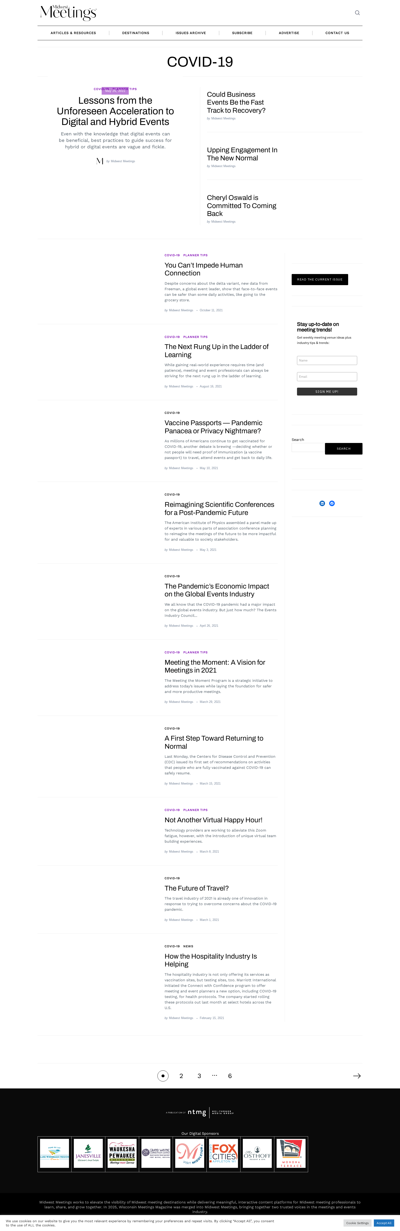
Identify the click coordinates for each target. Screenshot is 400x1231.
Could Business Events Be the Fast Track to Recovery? (236, 102)
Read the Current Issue (320, 279)
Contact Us (337, 33)
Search (298, 439)
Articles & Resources (73, 33)
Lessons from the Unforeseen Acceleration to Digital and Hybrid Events (115, 111)
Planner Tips (195, 255)
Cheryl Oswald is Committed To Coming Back (241, 205)
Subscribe (242, 33)
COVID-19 (101, 89)
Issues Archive (191, 33)
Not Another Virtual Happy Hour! (213, 820)
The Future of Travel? (197, 888)
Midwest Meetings (123, 161)
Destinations (135, 33)
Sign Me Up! (327, 392)
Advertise (289, 33)
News (188, 946)
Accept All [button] (384, 1223)
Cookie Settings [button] (357, 1223)
